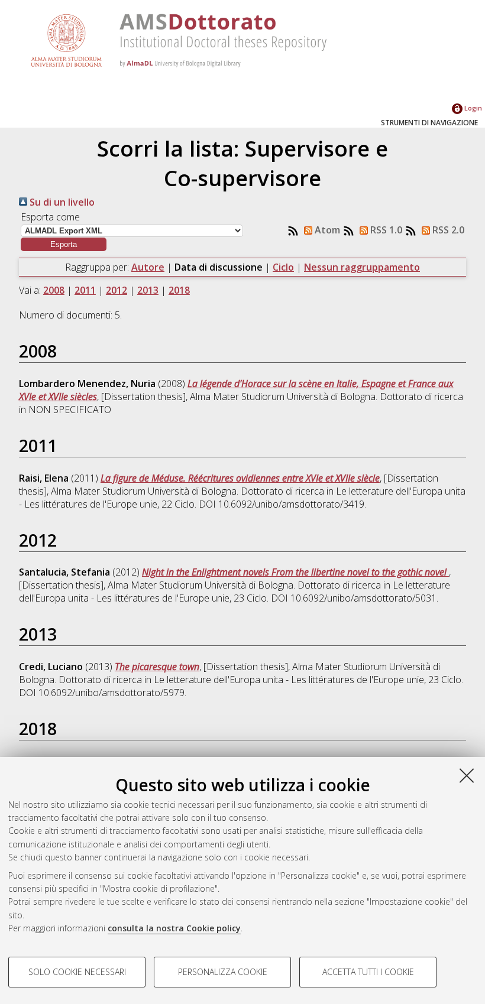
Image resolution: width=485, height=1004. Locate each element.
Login (472, 107)
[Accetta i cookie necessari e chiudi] (466, 775)
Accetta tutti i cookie (368, 971)
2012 (116, 290)
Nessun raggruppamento (362, 267)
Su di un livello (61, 202)
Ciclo (283, 267)
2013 (148, 290)
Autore (147, 267)
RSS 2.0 (447, 229)
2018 (179, 290)
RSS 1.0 (385, 229)
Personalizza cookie (222, 971)
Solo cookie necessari (77, 971)
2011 (85, 290)
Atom (326, 229)
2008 (53, 290)
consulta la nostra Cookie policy (174, 928)
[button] (63, 244)
